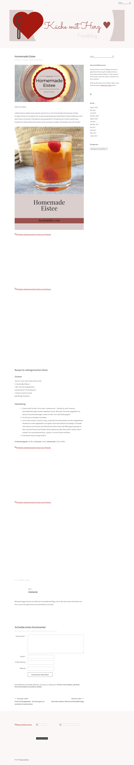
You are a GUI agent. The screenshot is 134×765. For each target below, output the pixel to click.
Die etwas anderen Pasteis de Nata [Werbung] (67, 700)
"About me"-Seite (106, 85)
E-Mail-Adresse (20, 663)
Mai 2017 (92, 127)
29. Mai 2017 (18, 60)
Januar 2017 (93, 136)
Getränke (27, 580)
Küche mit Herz (24, 760)
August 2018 (94, 119)
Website (23, 668)
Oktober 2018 (94, 116)
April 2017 (93, 130)
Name (23, 656)
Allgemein (22, 580)
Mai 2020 (92, 110)
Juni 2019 (93, 113)
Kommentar (21, 636)
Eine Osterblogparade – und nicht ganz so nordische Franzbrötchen (29, 701)
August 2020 (94, 107)
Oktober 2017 (94, 124)
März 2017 (93, 133)
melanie (26, 60)
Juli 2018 (92, 121)
